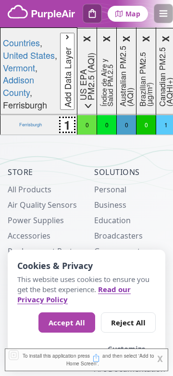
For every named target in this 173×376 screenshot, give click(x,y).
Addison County (18, 85)
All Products (29, 189)
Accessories (29, 235)
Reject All (128, 322)
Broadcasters (118, 235)
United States (29, 55)
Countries (21, 42)
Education (112, 220)
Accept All (67, 322)
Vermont (19, 67)
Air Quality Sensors (42, 205)
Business (110, 205)
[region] (86, 81)
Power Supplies (36, 220)
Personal (110, 189)
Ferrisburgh (30, 124)
